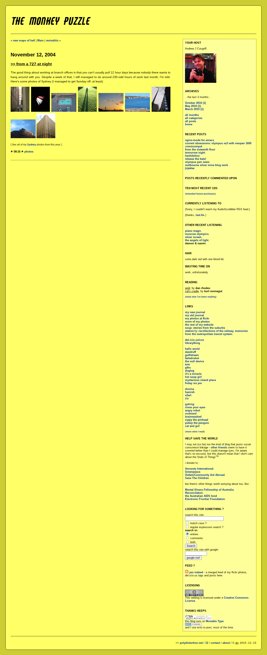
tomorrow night (195, 152)
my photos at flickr (197, 318)
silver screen (193, 237)
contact (215, 642)
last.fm (200, 215)
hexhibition (192, 155)
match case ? (198, 523)
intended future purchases (200, 193)
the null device (194, 361)
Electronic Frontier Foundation (205, 499)
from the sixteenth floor (200, 149)
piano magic (193, 230)
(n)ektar (190, 168)
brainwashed (193, 416)
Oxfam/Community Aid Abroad (205, 474)
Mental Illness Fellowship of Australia (209, 489)
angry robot (192, 410)
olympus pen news (197, 162)
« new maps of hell (23, 40)
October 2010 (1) (195, 102)
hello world (192, 348)
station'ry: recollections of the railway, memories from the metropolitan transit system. (216, 332)
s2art (188, 395)
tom (187, 364)
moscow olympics (197, 234)
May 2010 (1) (193, 106)
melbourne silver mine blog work (206, 165)
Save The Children (197, 478)
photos (28, 151)
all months (192, 115)
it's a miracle (193, 373)
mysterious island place (200, 380)
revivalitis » (53, 40)
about (226, 642)
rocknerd (190, 413)
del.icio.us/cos (194, 339)
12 (206, 642)
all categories (193, 118)
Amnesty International (199, 468)
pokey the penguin (197, 422)
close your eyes (195, 407)
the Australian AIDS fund (201, 495)
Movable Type (215, 621)
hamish (190, 392)
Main (40, 40)
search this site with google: (202, 549)
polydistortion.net (191, 642)
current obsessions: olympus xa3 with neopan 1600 (218, 143)
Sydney (31, 144)
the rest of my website (199, 324)
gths (188, 367)
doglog (189, 370)
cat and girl (192, 426)
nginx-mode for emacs (199, 140)
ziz (187, 398)
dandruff (190, 352)
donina (189, 389)
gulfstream (192, 355)
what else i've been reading (201, 296)
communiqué (193, 146)
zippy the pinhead (196, 419)
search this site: (194, 514)
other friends (219, 447)
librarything (192, 343)
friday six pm (193, 383)
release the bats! (195, 158)
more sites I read (195, 431)
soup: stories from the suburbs (205, 327)
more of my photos (197, 321)
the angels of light (196, 240)
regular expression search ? (206, 527)
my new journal (195, 312)
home (188, 124)
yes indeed (195, 572)
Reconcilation (194, 492)
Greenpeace (192, 471)
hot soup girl (193, 376)
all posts (190, 121)
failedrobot (192, 358)
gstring (189, 404)
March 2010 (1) (194, 109)
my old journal (194, 315)
